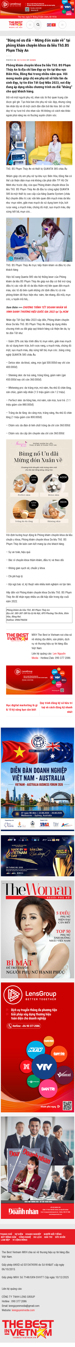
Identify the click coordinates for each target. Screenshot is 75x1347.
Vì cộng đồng (20, 1239)
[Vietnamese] (53, 24)
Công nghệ (25, 1237)
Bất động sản (8, 1237)
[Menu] (30, 25)
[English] (49, 24)
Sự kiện (19, 1234)
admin (33, 60)
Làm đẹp (5, 1239)
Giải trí (48, 1237)
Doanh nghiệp (33, 1234)
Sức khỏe (60, 1237)
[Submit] (38, 25)
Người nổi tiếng (52, 1234)
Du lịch (37, 1237)
